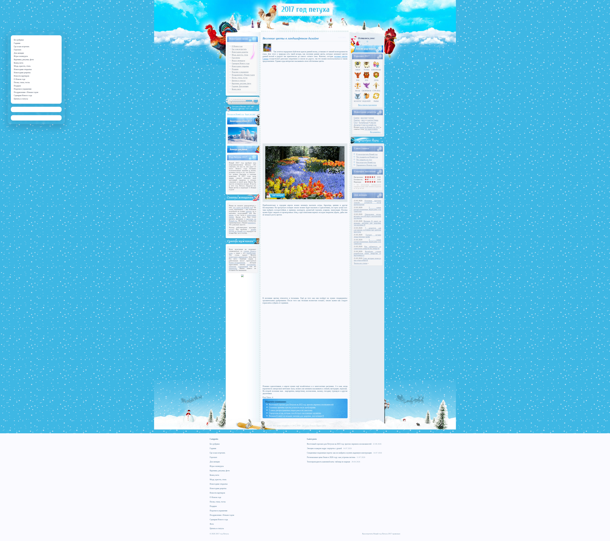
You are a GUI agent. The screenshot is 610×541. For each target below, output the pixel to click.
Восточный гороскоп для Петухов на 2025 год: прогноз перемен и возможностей (301, 404)
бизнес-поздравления (237, 263)
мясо (363, 120)
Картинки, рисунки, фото (241, 83)
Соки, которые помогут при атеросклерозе (367, 259)
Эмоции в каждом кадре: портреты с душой (324, 448)
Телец (366, 70)
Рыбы (376, 101)
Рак (357, 80)
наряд (231, 215)
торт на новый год (369, 125)
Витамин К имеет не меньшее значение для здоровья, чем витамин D (296, 416)
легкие (371, 118)
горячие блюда (372, 120)
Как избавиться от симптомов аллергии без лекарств (367, 247)
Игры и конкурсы (238, 60)
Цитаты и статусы (238, 80)
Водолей (366, 101)
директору (233, 268)
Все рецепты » (375, 132)
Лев (366, 80)
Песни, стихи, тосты (239, 78)
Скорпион (366, 91)
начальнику (251, 264)
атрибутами (251, 253)
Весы (357, 91)
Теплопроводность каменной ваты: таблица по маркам (328, 462)
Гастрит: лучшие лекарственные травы (367, 236)
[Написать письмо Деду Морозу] (366, 53)
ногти (231, 229)
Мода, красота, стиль (240, 55)
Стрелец (376, 91)
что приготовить (371, 129)
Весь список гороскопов (367, 105)
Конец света (236, 89)
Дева (376, 80)
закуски (373, 122)
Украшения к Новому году (366, 165)
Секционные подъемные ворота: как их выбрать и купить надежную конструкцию (339, 453)
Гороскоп (213, 457)
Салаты (356, 118)
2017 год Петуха (308, 426)
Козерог (358, 101)
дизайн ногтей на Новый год (242, 230)
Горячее (357, 120)
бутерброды (363, 122)
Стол (355, 122)
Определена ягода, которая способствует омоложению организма (295, 413)
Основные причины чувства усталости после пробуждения (292, 407)
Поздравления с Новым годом (243, 75)
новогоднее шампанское (238, 257)
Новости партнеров (217, 493)
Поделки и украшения (240, 72)
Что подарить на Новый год (367, 157)
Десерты (357, 125)
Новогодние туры (368, 140)
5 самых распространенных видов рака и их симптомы (290, 410)
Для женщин (243, 86)
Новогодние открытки (240, 66)
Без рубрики (215, 444)
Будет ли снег (250, 114)
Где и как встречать (239, 49)
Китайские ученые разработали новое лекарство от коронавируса (367, 253)
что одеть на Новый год (242, 207)
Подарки (235, 69)
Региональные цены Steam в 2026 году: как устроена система (331, 457)
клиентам (232, 266)
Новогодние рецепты (240, 52)
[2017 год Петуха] (305, 16)
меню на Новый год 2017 (370, 127)
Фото (212, 524)
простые (364, 118)
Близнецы (376, 70)
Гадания (235, 86)
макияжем (252, 223)
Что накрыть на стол (364, 160)
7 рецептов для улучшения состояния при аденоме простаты (367, 230)
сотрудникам (243, 266)
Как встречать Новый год (366, 162)
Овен (357, 70)
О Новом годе (237, 46)
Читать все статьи (360, 263)
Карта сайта (321, 426)
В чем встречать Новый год (366, 154)
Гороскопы (236, 58)
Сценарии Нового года (240, 63)
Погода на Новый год (235, 114)
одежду (248, 211)
